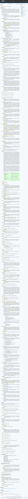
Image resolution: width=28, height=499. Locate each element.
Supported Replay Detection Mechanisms (6, 477)
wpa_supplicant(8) (17, 69)
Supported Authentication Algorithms (5, 474)
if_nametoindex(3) (16, 220)
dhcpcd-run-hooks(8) (6, 387)
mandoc (13, 496)
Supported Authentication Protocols (5, 463)
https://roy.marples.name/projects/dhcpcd (11, 493)
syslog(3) (16, 217)
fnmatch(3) (5, 20)
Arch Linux (4, 1)
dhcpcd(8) (3, 10)
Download (26, 2)
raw (24, 16)
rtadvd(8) (7, 170)
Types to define (3, 418)
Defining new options (3, 379)
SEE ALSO (2, 487)
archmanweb (10, 496)
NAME (1, 5)
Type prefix (2, 402)
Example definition (3, 454)
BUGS (1, 492)
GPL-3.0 (11, 497)
